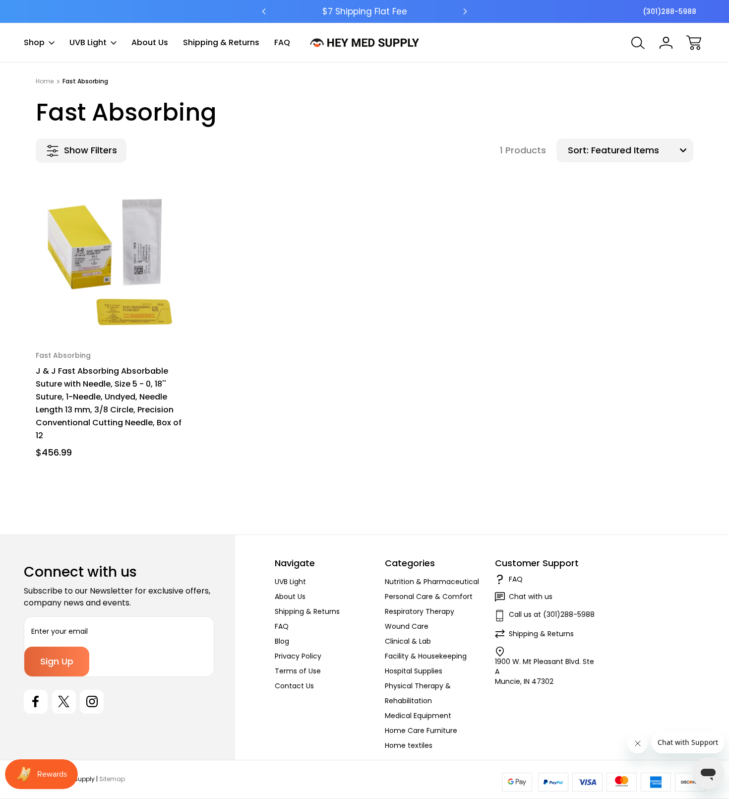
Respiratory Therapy (419, 611)
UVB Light (88, 42)
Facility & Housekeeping (426, 656)
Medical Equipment (418, 716)
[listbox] (641, 150)
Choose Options (112, 314)
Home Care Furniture (421, 730)
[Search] (638, 42)
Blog (282, 641)
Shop (34, 42)
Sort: (578, 150)
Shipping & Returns (221, 42)
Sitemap (112, 779)
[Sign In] (666, 42)
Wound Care (406, 626)
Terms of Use (298, 671)
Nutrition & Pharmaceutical (432, 582)
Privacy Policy (298, 656)
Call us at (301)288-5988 (552, 614)
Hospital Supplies (413, 671)
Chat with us (530, 596)
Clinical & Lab (408, 641)
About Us (149, 42)
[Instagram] (92, 702)
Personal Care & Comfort (429, 596)
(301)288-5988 (669, 11)
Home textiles (408, 745)
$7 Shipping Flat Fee (364, 11)
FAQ (282, 42)
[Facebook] (36, 702)
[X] (64, 702)
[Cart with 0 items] (693, 42)
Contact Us (294, 686)
